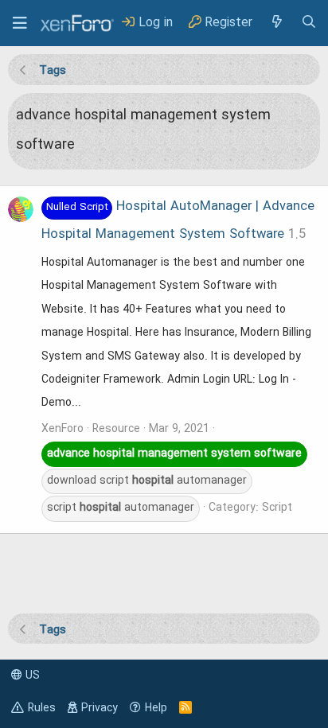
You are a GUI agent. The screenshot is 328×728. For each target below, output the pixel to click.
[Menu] (20, 23)
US (31, 675)
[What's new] (276, 22)
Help (156, 708)
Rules (42, 708)
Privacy (99, 708)
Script (277, 507)
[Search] (309, 22)
